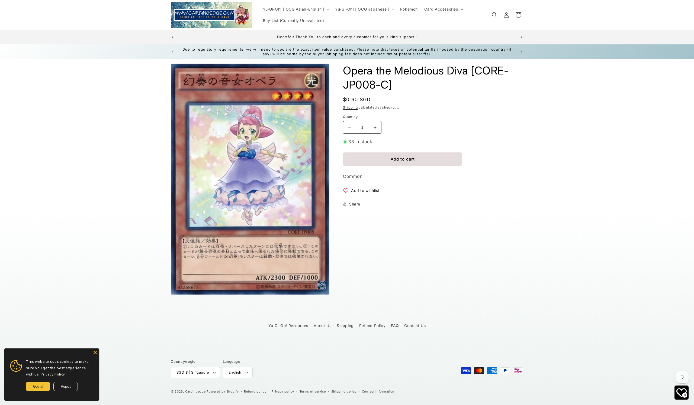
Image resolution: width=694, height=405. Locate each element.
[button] (296, 9)
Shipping (350, 107)
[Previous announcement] (173, 37)
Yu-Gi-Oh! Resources (288, 325)
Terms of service (313, 391)
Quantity (350, 117)
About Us (323, 325)
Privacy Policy (53, 374)
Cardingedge (195, 391)
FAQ (395, 325)
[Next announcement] (521, 37)
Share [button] (354, 204)
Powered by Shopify (223, 391)
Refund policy (255, 391)
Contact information (378, 391)
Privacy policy (283, 391)
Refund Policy (372, 325)
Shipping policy (344, 391)
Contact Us (415, 325)
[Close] (95, 352)
